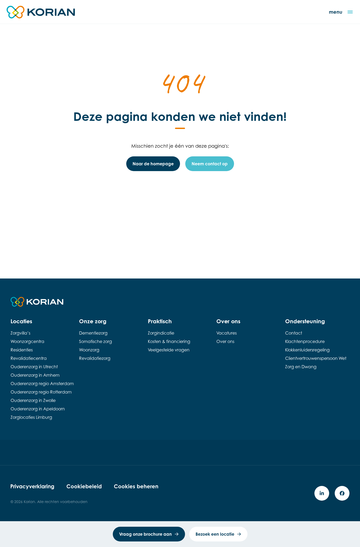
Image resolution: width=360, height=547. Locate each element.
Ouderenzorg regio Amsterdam (42, 383)
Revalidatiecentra (29, 358)
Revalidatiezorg (94, 358)
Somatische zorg (95, 341)
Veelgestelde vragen (168, 349)
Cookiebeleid (84, 486)
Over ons (225, 341)
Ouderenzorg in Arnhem (35, 375)
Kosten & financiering (169, 341)
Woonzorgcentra (27, 341)
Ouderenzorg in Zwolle (33, 400)
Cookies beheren (136, 486)
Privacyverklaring (32, 486)
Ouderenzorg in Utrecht (34, 366)
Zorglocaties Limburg (31, 417)
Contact (293, 333)
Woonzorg (89, 349)
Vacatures (226, 333)
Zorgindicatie (161, 333)
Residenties (22, 349)
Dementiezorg (93, 333)
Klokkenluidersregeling (307, 349)
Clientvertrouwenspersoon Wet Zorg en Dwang (315, 362)
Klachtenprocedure (305, 341)
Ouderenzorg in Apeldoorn (38, 408)
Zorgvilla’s (20, 333)
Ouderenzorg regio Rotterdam (41, 392)
